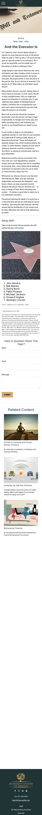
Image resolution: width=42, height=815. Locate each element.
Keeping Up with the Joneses (18, 485)
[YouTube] (26, 790)
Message (5, 375)
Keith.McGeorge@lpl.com (21, 800)
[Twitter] (18, 790)
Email (4, 361)
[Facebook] (15, 790)
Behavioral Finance (13, 528)
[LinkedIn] (22, 790)
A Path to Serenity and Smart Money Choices (18, 443)
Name (4, 348)
